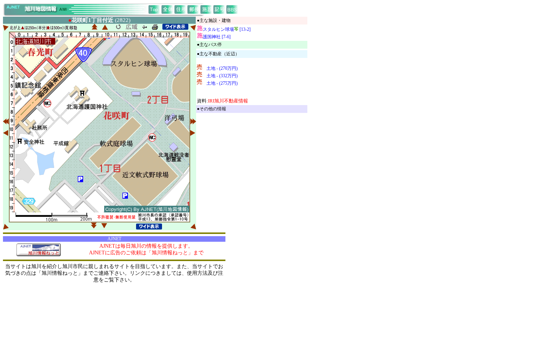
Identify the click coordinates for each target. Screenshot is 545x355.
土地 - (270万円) (222, 68)
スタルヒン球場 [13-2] (227, 29)
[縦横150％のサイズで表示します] (175, 27)
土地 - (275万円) (222, 83)
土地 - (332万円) (222, 75)
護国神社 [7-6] (217, 36)
